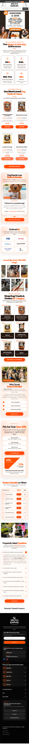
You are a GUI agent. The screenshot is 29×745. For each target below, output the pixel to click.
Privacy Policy (5, 732)
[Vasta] (14, 622)
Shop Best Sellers (14, 166)
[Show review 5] (17, 218)
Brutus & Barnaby (16, 728)
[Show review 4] (16, 218)
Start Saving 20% (15, 455)
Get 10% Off (14, 644)
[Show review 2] (12, 218)
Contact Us (14, 712)
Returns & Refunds (6, 736)
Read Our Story (14, 415)
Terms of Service (6, 734)
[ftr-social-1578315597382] (4, 661)
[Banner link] (14, 24)
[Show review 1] (11, 218)
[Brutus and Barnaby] (14, 5)
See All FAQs (14, 602)
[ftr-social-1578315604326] (7, 661)
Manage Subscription (14, 719)
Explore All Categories (14, 361)
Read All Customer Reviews (14, 221)
